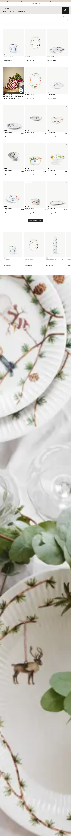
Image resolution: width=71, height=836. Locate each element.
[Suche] (67, 4)
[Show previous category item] (63, 16)
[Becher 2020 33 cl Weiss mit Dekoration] (20, 258)
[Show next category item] (66, 16)
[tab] (65, 24)
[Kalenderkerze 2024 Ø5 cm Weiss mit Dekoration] (62, 258)
